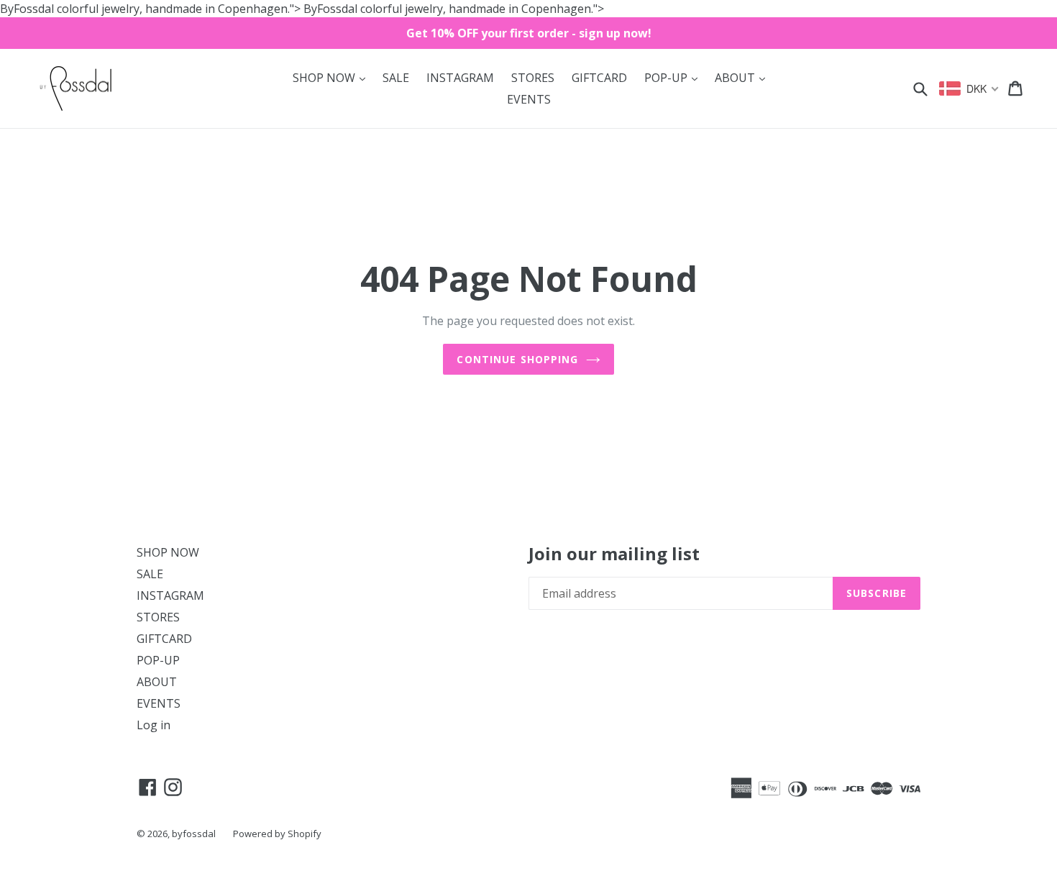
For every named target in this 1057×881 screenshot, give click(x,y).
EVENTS (529, 99)
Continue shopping (517, 359)
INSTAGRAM (460, 78)
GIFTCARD (599, 78)
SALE (396, 78)
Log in (153, 725)
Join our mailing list (614, 554)
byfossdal (194, 833)
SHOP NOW (332, 77)
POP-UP (674, 77)
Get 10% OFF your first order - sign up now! (528, 33)
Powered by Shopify (277, 833)
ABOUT (743, 77)
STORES (532, 78)
